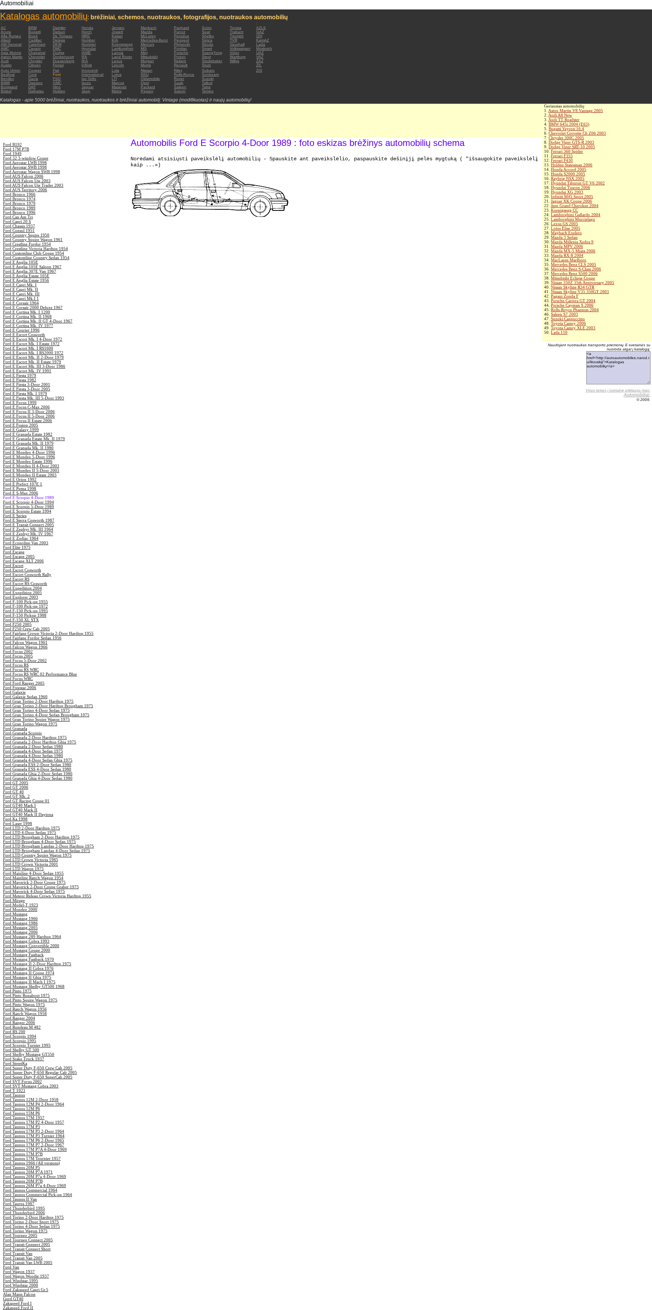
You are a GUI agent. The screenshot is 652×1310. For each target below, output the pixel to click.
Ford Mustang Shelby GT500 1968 (34, 986)
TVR (233, 40)
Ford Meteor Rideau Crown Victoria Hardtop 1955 (47, 896)
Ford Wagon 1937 (19, 1271)
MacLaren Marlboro (568, 260)
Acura (6, 32)
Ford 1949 (12, 153)
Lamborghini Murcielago (573, 219)
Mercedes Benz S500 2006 (574, 273)
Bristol (6, 91)
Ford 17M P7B (16, 149)
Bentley (7, 79)
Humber (88, 40)
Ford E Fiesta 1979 (19, 375)
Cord (32, 74)
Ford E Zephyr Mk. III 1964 (28, 529)
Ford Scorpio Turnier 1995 (27, 1045)
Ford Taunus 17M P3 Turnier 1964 (34, 1135)
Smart (207, 48)
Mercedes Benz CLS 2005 (573, 264)
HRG (86, 36)
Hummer (89, 44)
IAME (86, 53)
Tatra (206, 87)
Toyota (235, 28)
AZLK (261, 28)
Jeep (86, 91)
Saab (178, 83)
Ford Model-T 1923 (20, 905)
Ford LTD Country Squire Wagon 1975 (37, 855)
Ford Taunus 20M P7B (23, 1181)
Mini (144, 53)
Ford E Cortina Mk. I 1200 (26, 312)
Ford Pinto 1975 (17, 991)
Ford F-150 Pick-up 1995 (25, 610)
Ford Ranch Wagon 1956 (25, 1009)
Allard (6, 40)
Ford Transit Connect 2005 (26, 1244)
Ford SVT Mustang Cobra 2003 (30, 1086)
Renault (181, 65)
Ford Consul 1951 (19, 230)
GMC (57, 83)
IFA (84, 57)
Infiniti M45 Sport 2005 (572, 196)
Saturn (180, 91)
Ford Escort (13, 565)
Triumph (237, 36)
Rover (179, 79)
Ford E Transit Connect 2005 (28, 524)
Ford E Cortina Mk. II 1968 (27, 316)
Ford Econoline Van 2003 (25, 543)
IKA (85, 61)
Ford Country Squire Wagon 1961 (33, 239)
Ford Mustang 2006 (20, 932)
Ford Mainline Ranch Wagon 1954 (33, 877)
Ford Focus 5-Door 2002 (25, 660)
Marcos (118, 83)
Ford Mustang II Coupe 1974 (28, 973)
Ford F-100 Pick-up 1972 (25, 606)
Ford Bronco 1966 (19, 194)
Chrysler (35, 61)
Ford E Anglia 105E (20, 262)
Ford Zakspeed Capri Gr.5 (25, 1289)
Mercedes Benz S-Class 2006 (576, 269)
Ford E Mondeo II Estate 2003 (30, 475)
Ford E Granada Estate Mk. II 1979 (34, 438)
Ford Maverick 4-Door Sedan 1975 (34, 891)
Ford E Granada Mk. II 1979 (28, 443)
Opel (145, 83)
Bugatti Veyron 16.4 (566, 128)
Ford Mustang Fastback (23, 954)
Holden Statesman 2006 (571, 165)
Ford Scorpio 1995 (19, 1040)
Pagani (147, 91)
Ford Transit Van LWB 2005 (27, 1262)
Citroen (34, 65)
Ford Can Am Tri (18, 217)
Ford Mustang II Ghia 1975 (27, 977)
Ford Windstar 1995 (20, 1280)
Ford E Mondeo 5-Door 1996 (29, 457)
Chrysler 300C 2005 (566, 137)
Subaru (208, 70)
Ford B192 (12, 144)
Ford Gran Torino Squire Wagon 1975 (36, 719)
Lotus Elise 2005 (565, 228)
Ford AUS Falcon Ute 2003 (27, 180)
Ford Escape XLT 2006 (23, 561)
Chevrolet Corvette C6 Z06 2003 (577, 133)
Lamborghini (122, 48)
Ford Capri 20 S (17, 221)
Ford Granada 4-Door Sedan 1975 (33, 751)
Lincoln (118, 65)
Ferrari (58, 65)
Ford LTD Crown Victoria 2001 (30, 864)
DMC (57, 48)
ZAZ (259, 61)
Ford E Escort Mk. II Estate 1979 (32, 361)
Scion (207, 28)
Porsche (181, 53)
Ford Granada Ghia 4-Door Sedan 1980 (37, 778)
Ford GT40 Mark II (20, 810)
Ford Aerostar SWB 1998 (25, 167)
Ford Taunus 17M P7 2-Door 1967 (33, 1145)
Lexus (117, 61)
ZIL (259, 65)
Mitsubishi (149, 57)
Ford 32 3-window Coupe (25, 158)
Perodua (181, 36)
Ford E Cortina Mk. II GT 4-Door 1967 (37, 321)
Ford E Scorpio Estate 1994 (27, 511)
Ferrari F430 (562, 160)
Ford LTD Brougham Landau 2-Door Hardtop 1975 (48, 846)
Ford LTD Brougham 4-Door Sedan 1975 (39, 841)
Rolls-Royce (184, 74)
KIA (115, 40)
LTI (114, 79)
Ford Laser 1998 (17, 823)
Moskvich (264, 48)
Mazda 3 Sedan (564, 237)
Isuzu (86, 83)
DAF (32, 87)
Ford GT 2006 (15, 787)
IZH (259, 36)
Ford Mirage (14, 900)
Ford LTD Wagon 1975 (23, 868)
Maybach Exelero (566, 232)
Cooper (34, 70)
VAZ (259, 57)
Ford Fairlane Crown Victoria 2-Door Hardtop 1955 (48, 633)
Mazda (146, 32)
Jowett (117, 32)
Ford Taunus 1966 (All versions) (31, 1163)
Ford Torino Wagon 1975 (25, 1231)
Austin (6, 65)
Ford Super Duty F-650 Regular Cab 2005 (40, 1072)
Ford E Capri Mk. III (21, 294)
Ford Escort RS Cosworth (25, 583)
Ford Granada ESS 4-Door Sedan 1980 (37, 769)
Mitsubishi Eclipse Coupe (573, 278)
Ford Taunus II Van (20, 1199)
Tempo (208, 91)
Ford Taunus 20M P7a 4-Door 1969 (34, 1176)
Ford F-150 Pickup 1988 (24, 615)
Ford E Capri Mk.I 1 (21, 298)
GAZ (260, 32)
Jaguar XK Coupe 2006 (571, 201)
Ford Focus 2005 (18, 656)
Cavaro (34, 48)
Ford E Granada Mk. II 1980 (28, 447)
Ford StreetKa (15, 1063)
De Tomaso (62, 36)
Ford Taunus (14, 1095)
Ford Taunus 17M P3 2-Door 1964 (33, 1131)
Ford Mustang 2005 (20, 927)
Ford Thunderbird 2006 (24, 1212)
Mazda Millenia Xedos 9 (572, 242)
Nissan (146, 70)
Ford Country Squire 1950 (26, 235)
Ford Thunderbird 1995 (24, 1208)
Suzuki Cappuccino (568, 318)
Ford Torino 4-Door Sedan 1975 (31, 1226)
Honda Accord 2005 (568, 169)
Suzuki (208, 79)
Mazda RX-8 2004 (567, 255)
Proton (180, 57)
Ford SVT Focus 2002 (22, 1081)
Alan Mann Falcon (19, 1294)
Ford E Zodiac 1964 (20, 538)
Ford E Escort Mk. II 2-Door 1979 (33, 357)
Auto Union (10, 70)
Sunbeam (210, 74)
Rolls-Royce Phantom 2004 (575, 309)
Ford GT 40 (13, 791)
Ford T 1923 (14, 1090)
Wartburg (238, 57)
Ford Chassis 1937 (19, 226)
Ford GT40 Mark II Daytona (28, 814)
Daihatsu (36, 91)
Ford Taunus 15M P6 (21, 1113)
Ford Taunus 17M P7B (23, 1154)
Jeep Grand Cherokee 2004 (574, 205)
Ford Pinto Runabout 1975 (26, 995)
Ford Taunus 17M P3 (21, 1126)
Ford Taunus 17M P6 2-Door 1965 (33, 1140)
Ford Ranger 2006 (19, 1022)
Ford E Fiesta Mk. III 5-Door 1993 (33, 398)
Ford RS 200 (14, 1031)
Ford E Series (14, 515)
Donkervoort (63, 57)
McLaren (148, 36)
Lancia (117, 53)
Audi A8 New (560, 115)
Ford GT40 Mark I (19, 805)
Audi (5, 61)
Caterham (36, 44)
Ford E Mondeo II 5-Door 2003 (31, 470)
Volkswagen (240, 48)
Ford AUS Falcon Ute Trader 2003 (33, 185)
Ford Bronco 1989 (19, 208)
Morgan (147, 61)
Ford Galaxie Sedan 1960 (25, 696)
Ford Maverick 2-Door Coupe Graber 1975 (41, 887)
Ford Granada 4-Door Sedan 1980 (33, 755)
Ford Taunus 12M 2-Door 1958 (30, 1099)
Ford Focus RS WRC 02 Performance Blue (40, 674)
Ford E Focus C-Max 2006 (26, 407)
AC (3, 28)
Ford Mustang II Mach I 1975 (29, 982)
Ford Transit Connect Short (27, 1249)
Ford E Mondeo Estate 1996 (27, 461)
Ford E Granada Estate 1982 (27, 434)
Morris (146, 65)
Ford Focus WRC (18, 678)
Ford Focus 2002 (18, 651)
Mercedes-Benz (154, 40)
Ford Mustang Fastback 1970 (28, 959)
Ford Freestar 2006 (19, 687)
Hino (57, 87)
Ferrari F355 (562, 156)
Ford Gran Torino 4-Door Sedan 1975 (36, 710)
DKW (57, 44)
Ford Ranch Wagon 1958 (25, 1013)
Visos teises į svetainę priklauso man (617, 390)
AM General (11, 44)
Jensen (118, 28)
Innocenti (90, 70)
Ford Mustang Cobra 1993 (26, 941)
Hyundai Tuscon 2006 (570, 187)
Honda (87, 28)
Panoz (179, 32)
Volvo (234, 53)
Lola (115, 70)
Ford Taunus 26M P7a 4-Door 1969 (34, 1185)
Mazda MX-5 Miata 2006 (573, 251)
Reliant (180, 61)
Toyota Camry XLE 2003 (573, 328)
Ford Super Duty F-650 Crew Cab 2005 (37, 1068)
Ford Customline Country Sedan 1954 (36, 257)
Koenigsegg (122, 44)
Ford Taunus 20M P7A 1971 (28, 1172)
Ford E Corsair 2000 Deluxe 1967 (33, 307)
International (92, 74)
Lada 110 (559, 332)
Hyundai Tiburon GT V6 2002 (578, 183)
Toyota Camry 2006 (568, 323)
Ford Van (11, 1267)
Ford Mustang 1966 (20, 918)
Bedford (8, 74)
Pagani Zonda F (564, 296)
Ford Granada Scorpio (22, 733)
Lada (260, 44)
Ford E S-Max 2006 (20, 493)
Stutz (206, 65)
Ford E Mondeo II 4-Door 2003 (31, 466)
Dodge (59, 53)
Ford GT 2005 (15, 782)
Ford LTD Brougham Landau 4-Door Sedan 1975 (46, 850)
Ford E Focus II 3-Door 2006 (29, 411)
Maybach (149, 28)
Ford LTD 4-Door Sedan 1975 (29, 832)
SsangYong (212, 53)
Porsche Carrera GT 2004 (573, 300)
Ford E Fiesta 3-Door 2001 (26, 384)
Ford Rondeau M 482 (22, 1027)
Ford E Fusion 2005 (20, 425)
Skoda (207, 44)
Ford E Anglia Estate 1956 (26, 280)
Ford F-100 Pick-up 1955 (25, 601)
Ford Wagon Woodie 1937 (26, 1276)
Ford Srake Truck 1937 (23, 1059)
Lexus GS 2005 (564, 223)
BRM (32, 28)
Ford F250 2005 (17, 624)
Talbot (207, 83)
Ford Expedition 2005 (22, 592)
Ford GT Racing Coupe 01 (26, 801)
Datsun (59, 32)
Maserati (119, 87)
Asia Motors (11, 53)
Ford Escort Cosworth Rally (27, 574)
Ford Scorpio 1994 (19, 1036)
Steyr (206, 57)
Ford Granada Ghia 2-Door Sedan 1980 (37, 773)
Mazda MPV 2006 (567, 246)
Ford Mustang (15, 914)
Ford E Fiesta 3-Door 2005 (26, 389)
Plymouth (182, 44)
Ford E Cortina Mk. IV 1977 (28, 325)
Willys (234, 61)
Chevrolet (36, 57)
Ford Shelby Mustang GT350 (28, 1054)
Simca (207, 40)
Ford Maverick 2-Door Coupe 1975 (34, 882)
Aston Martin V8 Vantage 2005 (575, 110)
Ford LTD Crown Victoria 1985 (30, 859)
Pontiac (180, 48)
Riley (178, 70)
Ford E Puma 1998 (19, 488)
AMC (5, 48)
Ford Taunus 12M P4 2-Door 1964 (33, 1104)
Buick (33, 36)
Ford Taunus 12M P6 (21, 1108)
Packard (148, 87)
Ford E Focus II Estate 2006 (27, 420)
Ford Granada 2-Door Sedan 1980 (33, 746)
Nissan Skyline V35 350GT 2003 (580, 291)
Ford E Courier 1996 (21, 330)
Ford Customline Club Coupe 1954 (33, 253)
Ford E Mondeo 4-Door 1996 (29, 452)
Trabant (236, 32)
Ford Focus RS (16, 665)
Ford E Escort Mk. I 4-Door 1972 (32, 339)
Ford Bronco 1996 (19, 212)
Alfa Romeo (11, 36)
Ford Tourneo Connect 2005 (28, 1240)
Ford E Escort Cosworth (24, 334)
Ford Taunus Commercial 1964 (30, 1190)
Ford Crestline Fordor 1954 (27, 244)
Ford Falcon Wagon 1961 (25, 642)
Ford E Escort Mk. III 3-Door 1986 (34, 366)
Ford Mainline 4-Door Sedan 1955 (33, 873)
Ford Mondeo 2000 (20, 909)
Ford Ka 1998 (15, 819)
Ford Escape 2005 (19, 556)
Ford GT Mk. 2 (16, 796)
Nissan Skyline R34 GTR (572, 287)
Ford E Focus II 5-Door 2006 (29, 416)
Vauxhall (237, 44)
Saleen (180, 87)
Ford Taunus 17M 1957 (24, 1117)
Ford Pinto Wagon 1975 (24, 1004)
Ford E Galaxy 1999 (21, 429)
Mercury (147, 44)
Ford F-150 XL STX (21, 619)
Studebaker (212, 61)
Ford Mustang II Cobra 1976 (28, 968)
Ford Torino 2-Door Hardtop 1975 (33, 1217)
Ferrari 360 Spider (567, 151)
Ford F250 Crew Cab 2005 (26, 629)
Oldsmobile (150, 79)
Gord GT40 (13, 1298)
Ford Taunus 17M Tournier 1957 (32, 1158)
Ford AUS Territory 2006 (25, 189)
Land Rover (122, 57)
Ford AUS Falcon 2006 (23, 176)
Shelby (208, 36)
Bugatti (34, 32)
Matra (116, 91)
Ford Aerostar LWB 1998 (25, 162)
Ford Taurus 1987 (18, 1203)
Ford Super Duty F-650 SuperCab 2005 (37, 1077)
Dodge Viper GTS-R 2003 (571, 142)
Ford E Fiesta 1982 (19, 380)
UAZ (260, 53)
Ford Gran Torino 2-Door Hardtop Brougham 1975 (48, 705)
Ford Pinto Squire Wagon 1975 (30, 1000)
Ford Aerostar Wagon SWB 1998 (31, 171)
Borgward (9, 87)
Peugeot (181, 40)
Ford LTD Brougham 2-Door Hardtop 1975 (41, 837)
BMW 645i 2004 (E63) (569, 124)
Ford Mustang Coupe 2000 (26, 950)
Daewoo (35, 83)
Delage (59, 40)
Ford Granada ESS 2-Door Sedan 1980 (37, 764)
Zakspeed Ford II (18, 1307)
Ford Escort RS (16, 579)
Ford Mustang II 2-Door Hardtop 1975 (37, 963)
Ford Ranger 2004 (19, 1018)
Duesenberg (63, 61)
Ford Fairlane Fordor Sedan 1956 (32, 638)
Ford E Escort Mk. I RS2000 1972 (33, 352)
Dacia (33, 79)
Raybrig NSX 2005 (567, 178)
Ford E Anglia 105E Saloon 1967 (32, 266)
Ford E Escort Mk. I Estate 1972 (31, 343)
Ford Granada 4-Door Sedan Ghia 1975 (37, 760)
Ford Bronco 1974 (19, 199)
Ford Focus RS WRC (21, 669)
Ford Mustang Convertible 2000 (31, 945)
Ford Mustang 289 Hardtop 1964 (32, 936)
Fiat (56, 70)
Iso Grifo (89, 79)
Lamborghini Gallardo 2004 (575, 214)
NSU (145, 74)
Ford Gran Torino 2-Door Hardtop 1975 (38, 701)
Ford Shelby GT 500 (21, 1049)
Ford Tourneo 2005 (20, 1235)
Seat (206, 32)
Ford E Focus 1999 (20, 402)
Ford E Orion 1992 (20, 479)
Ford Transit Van (17, 1253)
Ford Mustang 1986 (20, 923)
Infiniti (87, 65)
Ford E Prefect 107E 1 (22, 484)
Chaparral (36, 53)
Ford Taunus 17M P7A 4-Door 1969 (35, 1149)
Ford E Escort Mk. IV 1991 (27, 371)
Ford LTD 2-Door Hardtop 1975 (31, 828)
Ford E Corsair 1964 (21, 303)
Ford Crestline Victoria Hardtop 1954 (35, 248)
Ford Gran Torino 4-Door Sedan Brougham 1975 (46, 715)
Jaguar (88, 87)
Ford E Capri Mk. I (20, 285)
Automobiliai (636, 395)
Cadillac (35, 40)
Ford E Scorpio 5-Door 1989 (28, 506)
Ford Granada (15, 728)
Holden (59, 91)
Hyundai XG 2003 (567, 192)
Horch (87, 32)
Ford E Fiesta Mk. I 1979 (25, 393)
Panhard (181, 28)
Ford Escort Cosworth (22, 570)
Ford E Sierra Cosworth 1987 (28, 520)
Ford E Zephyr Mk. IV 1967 (28, 533)
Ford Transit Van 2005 (23, 1258)
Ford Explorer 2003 (20, 597)
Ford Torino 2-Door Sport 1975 (31, 1221)
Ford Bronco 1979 (19, 203)
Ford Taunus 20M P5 (21, 1167)
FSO (57, 79)
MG (144, 48)
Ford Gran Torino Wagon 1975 (30, 724)
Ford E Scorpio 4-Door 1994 (28, 502)
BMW (5, 83)
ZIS (259, 70)
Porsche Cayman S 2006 (572, 305)
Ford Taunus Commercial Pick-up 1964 (37, 1194)
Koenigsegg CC (564, 210)
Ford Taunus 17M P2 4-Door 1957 (33, 1122)
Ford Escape (14, 552)
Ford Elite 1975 (17, 547)
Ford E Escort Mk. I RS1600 (28, 348)
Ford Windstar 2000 (20, 1285)
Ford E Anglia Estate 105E (26, 275)
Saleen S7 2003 (564, 314)
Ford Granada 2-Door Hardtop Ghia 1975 (39, 742)
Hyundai (89, 48)
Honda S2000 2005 (568, 174)
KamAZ (262, 40)
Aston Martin (12, 57)
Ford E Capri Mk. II (20, 289)
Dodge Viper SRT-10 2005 (572, 146)
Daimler (59, 28)
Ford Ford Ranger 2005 (24, 683)
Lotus (116, 74)
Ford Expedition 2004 (22, 588)
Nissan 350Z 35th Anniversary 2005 (582, 282)
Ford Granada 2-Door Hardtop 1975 (35, 737)
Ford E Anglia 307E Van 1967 (29, 271)
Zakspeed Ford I (17, 1303)
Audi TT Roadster (564, 119)
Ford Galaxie (14, 692)
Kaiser (117, 36)
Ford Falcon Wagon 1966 (25, 647)
